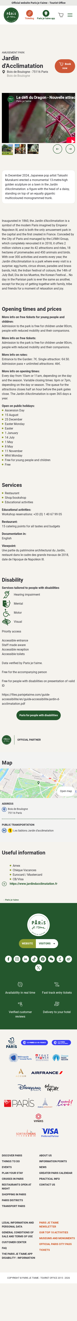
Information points (53, 1161)
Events (7, 1167)
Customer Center (14, 1242)
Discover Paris (12, 1155)
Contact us (47, 1184)
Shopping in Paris (14, 1194)
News (43, 1167)
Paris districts (12, 1200)
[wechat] (51, 959)
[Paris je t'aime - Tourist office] (11, 15)
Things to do (11, 1161)
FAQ (4, 1248)
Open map (66, 791)
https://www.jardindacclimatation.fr (33, 883)
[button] (57, 149)
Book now (66, 66)
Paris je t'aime (12, 900)
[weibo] (68, 959)
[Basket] (61, 15)
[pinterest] (42, 959)
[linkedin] (25, 959)
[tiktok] (34, 959)
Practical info (49, 1178)
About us (45, 1155)
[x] (38, 967)
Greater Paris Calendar (55, 1172)
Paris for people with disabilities (38, 715)
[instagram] (17, 959)
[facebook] (8, 959)
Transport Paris (13, 1206)
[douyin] (60, 959)
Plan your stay (12, 1172)
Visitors (45, 943)
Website (27, 943)
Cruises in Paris (13, 1178)
